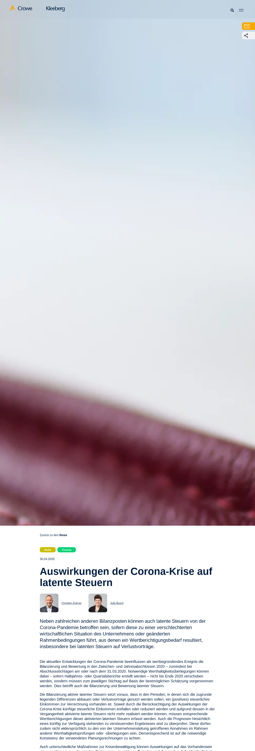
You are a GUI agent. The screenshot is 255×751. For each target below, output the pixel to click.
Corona (66, 549)
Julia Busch (117, 602)
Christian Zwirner (71, 602)
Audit (47, 549)
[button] (232, 10)
